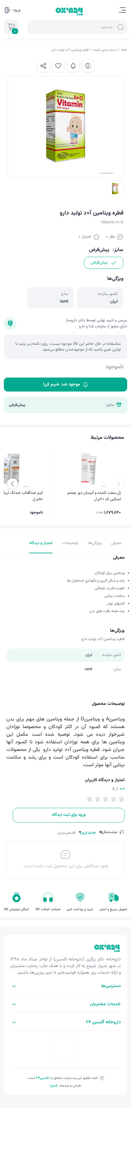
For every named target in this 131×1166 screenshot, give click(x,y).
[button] (12, 483)
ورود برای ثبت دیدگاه (69, 815)
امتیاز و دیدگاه (40, 543)
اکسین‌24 (42, 1078)
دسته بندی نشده (105, 50)
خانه (124, 50)
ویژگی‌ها (94, 543)
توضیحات (70, 543)
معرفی (116, 543)
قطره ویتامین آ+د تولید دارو (70, 50)
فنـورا (53, 1085)
